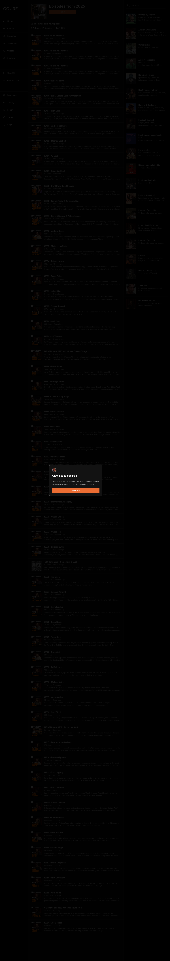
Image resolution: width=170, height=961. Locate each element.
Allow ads (75, 490)
